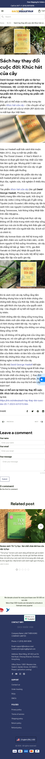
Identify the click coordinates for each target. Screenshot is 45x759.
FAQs (13, 694)
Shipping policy (17, 719)
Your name (4, 438)
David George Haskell (21, 364)
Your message (6, 457)
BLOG (9, 23)
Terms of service (18, 714)
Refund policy (17, 728)
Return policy (16, 723)
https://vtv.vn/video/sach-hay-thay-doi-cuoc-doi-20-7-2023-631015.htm (22, 402)
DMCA (14, 698)
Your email (4, 446)
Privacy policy (16, 710)
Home (2, 23)
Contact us (16, 685)
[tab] (17, 569)
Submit (4, 479)
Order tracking (17, 689)
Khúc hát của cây (15, 105)
